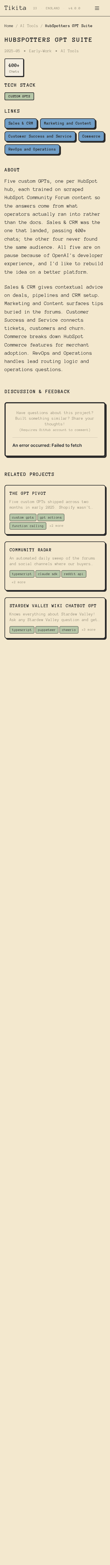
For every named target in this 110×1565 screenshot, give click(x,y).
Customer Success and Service (40, 136)
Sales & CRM (20, 123)
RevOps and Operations (32, 149)
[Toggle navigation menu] (97, 8)
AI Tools (29, 26)
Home (9, 26)
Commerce (91, 136)
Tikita (16, 7)
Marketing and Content (67, 123)
